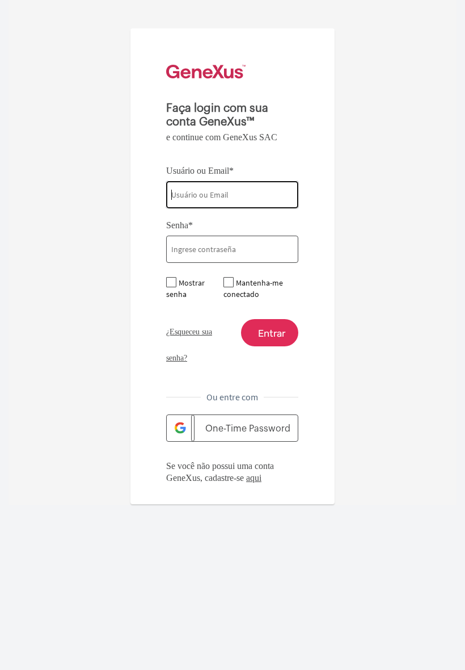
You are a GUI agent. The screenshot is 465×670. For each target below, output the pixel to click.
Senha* (179, 225)
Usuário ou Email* (200, 170)
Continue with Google (180, 428)
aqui (253, 478)
